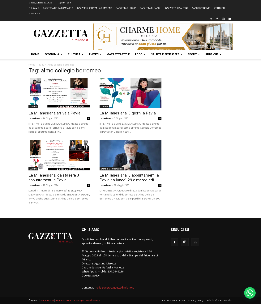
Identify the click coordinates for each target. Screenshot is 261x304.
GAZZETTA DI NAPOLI (150, 7)
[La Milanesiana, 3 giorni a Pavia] (130, 93)
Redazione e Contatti (173, 300)
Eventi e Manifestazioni (112, 168)
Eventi (94, 54)
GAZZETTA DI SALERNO (177, 7)
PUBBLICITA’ (34, 13)
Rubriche (211, 54)
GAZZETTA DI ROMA (126, 7)
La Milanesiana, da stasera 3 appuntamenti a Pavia (53, 177)
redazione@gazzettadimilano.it (115, 287)
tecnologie (78, 300)
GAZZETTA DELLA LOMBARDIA (58, 7)
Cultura (74, 54)
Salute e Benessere (165, 54)
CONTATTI (219, 7)
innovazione (47, 300)
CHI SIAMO (33, 7)
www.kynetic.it (93, 300)
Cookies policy (91, 275)
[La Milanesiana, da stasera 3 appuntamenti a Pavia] (59, 155)
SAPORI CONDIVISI (201, 7)
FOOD (139, 54)
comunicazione (63, 300)
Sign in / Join (64, 2)
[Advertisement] (201, 96)
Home (35, 54)
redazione (34, 118)
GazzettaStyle (118, 54)
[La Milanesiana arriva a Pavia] (59, 93)
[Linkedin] (230, 18)
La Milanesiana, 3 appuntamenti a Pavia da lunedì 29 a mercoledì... (129, 177)
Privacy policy (195, 300)
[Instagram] (223, 18)
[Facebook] (217, 18)
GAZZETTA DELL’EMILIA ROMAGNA (94, 7)
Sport (192, 54)
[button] (211, 18)
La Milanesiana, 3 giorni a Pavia (128, 113)
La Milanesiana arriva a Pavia (54, 113)
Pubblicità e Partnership (220, 300)
